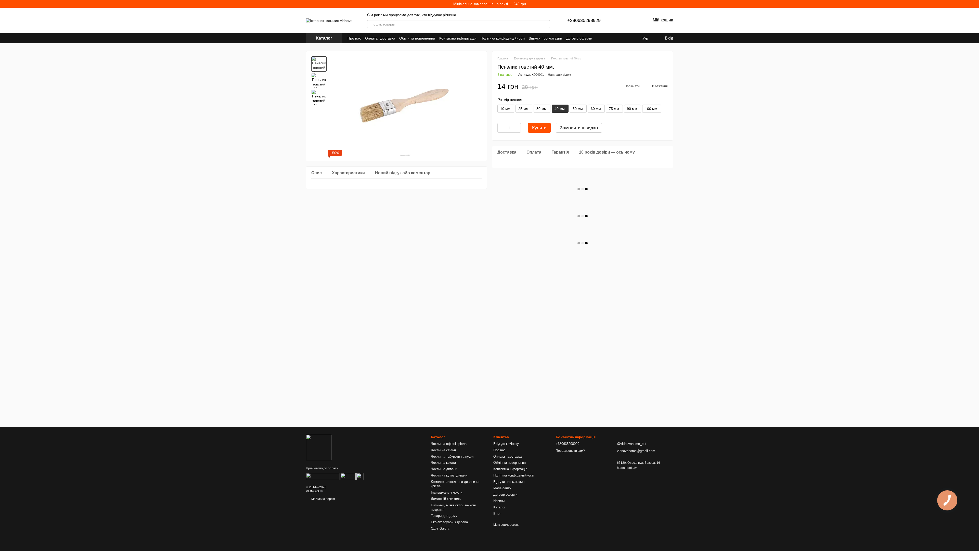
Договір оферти (579, 38)
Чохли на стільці (444, 450)
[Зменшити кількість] (501, 127)
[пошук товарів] (546, 24)
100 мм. (651, 109)
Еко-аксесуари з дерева (449, 522)
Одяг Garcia (440, 528)
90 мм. (632, 109)
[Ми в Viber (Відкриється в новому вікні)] (628, 38)
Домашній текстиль (446, 499)
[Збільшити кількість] (517, 127)
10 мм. (505, 109)
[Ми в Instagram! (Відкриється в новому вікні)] (616, 38)
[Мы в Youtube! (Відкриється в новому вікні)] (610, 38)
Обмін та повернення (417, 38)
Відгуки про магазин (545, 38)
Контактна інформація (457, 38)
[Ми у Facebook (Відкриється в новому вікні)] (604, 38)
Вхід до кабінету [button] (506, 444)
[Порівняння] (620, 20)
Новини (499, 501)
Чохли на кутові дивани (449, 475)
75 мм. (614, 109)
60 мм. (596, 109)
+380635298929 (584, 20)
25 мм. (524, 109)
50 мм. (578, 109)
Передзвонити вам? (570, 451)
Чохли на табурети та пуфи (452, 456)
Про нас (354, 38)
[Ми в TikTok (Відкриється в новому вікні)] (634, 38)
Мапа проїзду (627, 468)
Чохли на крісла (443, 463)
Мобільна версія (323, 499)
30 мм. (542, 109)
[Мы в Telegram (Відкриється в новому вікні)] (622, 38)
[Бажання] (633, 20)
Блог (497, 514)
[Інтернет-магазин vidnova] (318, 447)
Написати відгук (559, 75)
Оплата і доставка (380, 38)
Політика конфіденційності (503, 38)
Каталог (499, 507)
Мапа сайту (502, 488)
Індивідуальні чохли (446, 492)
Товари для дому (444, 516)
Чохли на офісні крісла (449, 444)
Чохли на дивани (444, 469)
